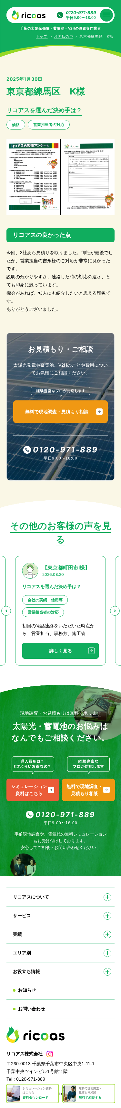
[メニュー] (106, 15)
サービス (22, 915)
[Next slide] (115, 611)
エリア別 (22, 952)
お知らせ (27, 990)
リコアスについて (31, 896)
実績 (17, 934)
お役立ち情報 (26, 971)
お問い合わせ (31, 1008)
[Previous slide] (6, 611)
